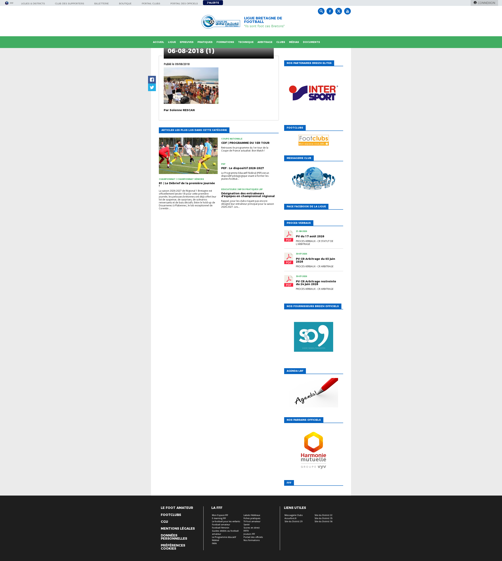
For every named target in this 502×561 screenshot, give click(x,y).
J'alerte (213, 2)
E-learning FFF (219, 518)
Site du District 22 (323, 515)
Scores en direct (252, 528)
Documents (311, 42)
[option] (313, 94)
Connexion (486, 3)
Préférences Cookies (173, 547)
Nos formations (252, 540)
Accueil (158, 42)
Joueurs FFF (249, 534)
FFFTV (246, 531)
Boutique (125, 3)
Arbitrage (264, 42)
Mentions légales (178, 528)
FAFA (214, 543)
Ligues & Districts (33, 3)
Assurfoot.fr (290, 518)
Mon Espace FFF (220, 515)
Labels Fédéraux (252, 515)
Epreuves (187, 42)
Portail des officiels (184, 3)
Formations (225, 42)
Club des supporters (69, 3)
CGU (164, 521)
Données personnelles (174, 537)
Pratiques (205, 42)
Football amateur (221, 524)
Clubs (280, 42)
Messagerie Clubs (294, 515)
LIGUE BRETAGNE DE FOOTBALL (263, 20)
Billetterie (101, 3)
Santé (246, 524)
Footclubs (171, 515)
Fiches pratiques (252, 518)
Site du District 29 (293, 521)
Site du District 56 (323, 521)
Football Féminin (220, 528)
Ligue (172, 42)
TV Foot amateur (252, 521)
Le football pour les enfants (226, 521)
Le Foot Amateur (177, 507)
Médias (294, 42)
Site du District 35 (323, 518)
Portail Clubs (151, 3)
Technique (246, 42)
